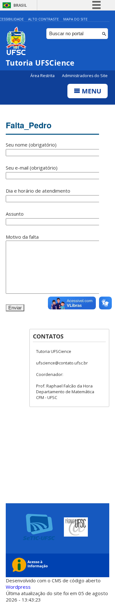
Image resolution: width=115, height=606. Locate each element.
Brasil (20, 5)
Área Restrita (43, 75)
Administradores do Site (85, 75)
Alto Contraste (43, 19)
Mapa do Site (75, 19)
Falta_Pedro (28, 125)
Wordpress (18, 587)
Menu (90, 91)
